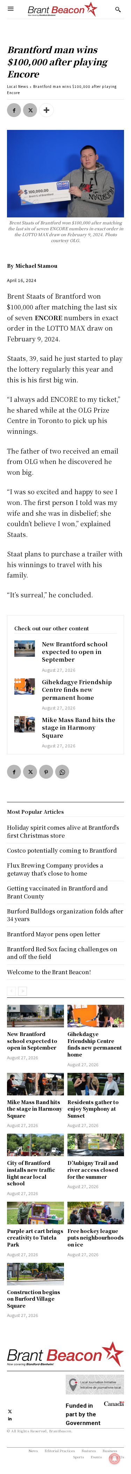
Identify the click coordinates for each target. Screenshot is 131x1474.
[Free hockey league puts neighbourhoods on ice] (95, 1213)
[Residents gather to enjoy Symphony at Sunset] (95, 1084)
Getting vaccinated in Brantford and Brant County (57, 892)
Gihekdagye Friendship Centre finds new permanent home (77, 690)
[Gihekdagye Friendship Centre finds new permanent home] (24, 686)
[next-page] (22, 991)
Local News (17, 86)
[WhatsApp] (62, 772)
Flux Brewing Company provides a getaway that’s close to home (55, 869)
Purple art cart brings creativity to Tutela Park (35, 1237)
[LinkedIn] (10, 1418)
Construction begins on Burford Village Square (33, 1299)
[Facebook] (14, 110)
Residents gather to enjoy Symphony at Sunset (93, 1109)
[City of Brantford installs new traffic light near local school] (35, 1145)
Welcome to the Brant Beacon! (49, 972)
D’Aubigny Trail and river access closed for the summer (92, 1169)
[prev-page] (11, 991)
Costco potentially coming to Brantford (62, 850)
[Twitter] (30, 110)
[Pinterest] (46, 772)
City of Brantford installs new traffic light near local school (31, 1173)
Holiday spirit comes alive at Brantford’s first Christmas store (63, 831)
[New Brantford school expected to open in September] (24, 648)
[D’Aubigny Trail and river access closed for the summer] (95, 1145)
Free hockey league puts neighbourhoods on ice (95, 1237)
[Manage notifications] (114, 1458)
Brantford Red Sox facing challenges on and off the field (62, 953)
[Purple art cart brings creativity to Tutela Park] (35, 1213)
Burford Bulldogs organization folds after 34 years (65, 915)
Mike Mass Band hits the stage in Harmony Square (78, 727)
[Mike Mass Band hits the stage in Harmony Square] (24, 724)
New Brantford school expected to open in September (75, 652)
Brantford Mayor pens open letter (53, 934)
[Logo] (63, 9)
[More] (46, 110)
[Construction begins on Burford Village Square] (35, 1274)
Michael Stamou (36, 265)
